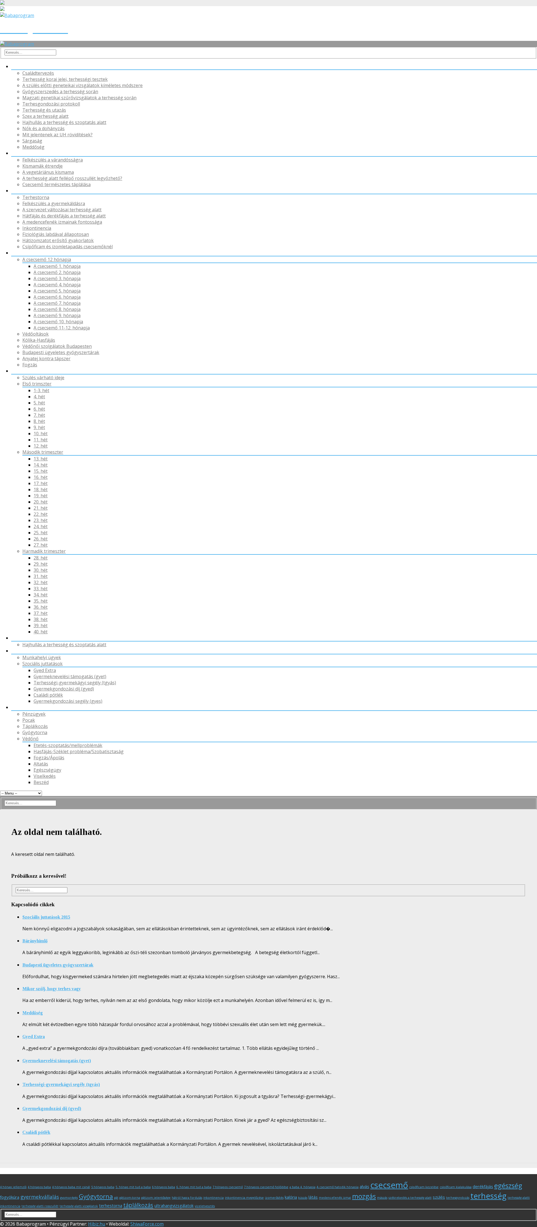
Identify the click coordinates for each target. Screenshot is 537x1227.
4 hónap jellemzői (13, 1187)
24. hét (41, 526)
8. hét (39, 421)
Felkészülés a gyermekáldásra (53, 203)
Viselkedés (45, 776)
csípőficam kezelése (424, 1187)
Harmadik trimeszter (44, 551)
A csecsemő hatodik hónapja (338, 1187)
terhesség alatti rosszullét (40, 1206)
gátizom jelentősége (156, 1198)
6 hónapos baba (163, 1187)
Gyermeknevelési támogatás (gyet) (70, 676)
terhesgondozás (457, 1198)
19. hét (41, 496)
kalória (291, 1197)
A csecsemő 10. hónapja (58, 322)
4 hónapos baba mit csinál (71, 1187)
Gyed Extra (45, 670)
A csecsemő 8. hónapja (57, 309)
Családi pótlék (48, 695)
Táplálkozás (24, 153)
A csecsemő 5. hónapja (57, 291)
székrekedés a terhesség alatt (410, 1198)
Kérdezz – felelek (29, 707)
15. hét (41, 471)
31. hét (41, 576)
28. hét (41, 558)
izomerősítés (274, 1198)
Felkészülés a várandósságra (52, 160)
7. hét (39, 415)
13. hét (41, 459)
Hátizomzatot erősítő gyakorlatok (58, 240)
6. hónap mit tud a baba (193, 1187)
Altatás (41, 764)
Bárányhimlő (35, 940)
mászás (382, 1198)
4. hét (39, 397)
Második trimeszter (42, 452)
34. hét (41, 595)
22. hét (41, 514)
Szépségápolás (27, 638)
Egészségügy (47, 770)
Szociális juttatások (42, 664)
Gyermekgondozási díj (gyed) (64, 689)
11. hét (41, 440)
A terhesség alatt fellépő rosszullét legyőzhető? (72, 178)
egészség (508, 1185)
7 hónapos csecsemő (228, 1187)
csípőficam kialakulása (456, 1187)
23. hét (41, 520)
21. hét (41, 508)
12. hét (41, 446)
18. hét (41, 489)
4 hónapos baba (39, 1187)
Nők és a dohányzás (43, 128)
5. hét (39, 403)
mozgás (364, 1196)
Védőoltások (35, 334)
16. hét (41, 477)
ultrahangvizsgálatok (174, 1205)
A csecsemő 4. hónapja (57, 285)
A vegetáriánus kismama (48, 172)
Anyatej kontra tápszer (46, 358)
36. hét (41, 607)
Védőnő (19, 253)
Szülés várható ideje (43, 377)
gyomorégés (69, 1198)
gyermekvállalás (39, 1196)
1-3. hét (41, 390)
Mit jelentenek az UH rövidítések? (57, 135)
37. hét (41, 613)
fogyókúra (9, 1197)
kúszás (302, 1198)
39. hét (41, 625)
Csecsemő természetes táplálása (56, 184)
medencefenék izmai (335, 1198)
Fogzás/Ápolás (49, 758)
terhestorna (110, 1205)
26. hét (41, 539)
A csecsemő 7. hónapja (57, 303)
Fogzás (29, 365)
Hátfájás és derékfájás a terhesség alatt (64, 216)
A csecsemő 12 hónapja (46, 259)
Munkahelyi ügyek (41, 657)
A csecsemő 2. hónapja (57, 272)
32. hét (41, 582)
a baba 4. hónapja (302, 1187)
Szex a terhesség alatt (45, 116)
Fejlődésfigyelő (26, 371)
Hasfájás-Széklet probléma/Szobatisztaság (79, 751)
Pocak (17, 66)
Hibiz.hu (96, 1224)
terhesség (488, 1196)
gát (116, 1198)
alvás (364, 1186)
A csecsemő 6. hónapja (57, 297)
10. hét (41, 433)
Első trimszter (36, 384)
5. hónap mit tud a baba (133, 1187)
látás (313, 1197)
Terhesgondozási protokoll (51, 104)
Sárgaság (32, 141)
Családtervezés (38, 73)
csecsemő (389, 1185)
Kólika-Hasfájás (38, 340)
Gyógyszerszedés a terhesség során (60, 91)
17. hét (41, 483)
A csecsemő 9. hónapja (57, 315)
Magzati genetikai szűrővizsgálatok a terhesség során (79, 98)
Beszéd (41, 782)
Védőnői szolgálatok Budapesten (57, 346)
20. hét (41, 502)
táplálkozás (138, 1205)
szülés (439, 1197)
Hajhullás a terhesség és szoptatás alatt (64, 122)
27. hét (41, 545)
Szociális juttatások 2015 (46, 917)
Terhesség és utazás (44, 110)
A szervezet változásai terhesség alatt (62, 210)
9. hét (39, 427)
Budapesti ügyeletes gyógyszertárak (60, 352)
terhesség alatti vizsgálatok (79, 1206)
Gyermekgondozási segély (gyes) (68, 701)
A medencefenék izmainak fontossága (62, 222)
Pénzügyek (22, 651)
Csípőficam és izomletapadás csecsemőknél (67, 246)
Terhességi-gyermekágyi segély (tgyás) (75, 683)
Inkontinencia (36, 228)
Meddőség (33, 147)
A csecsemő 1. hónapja (57, 266)
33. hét (41, 589)
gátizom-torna (129, 1198)
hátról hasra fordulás (187, 1198)
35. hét (41, 601)
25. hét (41, 533)
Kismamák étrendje (42, 166)
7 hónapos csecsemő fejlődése (266, 1187)
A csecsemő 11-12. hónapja (62, 328)
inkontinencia (213, 1198)
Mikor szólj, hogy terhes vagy (51, 988)
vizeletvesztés (205, 1206)
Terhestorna (35, 197)
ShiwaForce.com (147, 1224)
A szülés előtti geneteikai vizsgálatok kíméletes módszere (82, 85)
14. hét (41, 465)
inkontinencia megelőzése (244, 1198)
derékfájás (483, 1186)
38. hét (41, 619)
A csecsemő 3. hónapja (57, 278)
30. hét (41, 570)
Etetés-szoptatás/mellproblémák (68, 745)
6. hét (39, 409)
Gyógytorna (23, 191)
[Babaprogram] (17, 44)
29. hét (41, 564)
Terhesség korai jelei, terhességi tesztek (65, 79)
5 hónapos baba (102, 1187)
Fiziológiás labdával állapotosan (55, 234)
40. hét (41, 632)
